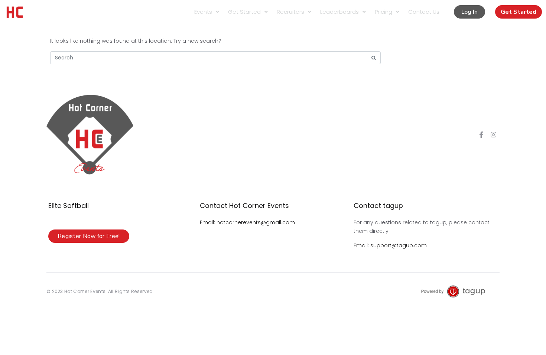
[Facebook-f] (481, 134)
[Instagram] (493, 134)
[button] (469, 12)
